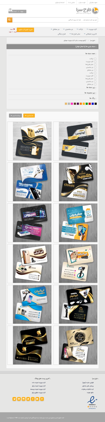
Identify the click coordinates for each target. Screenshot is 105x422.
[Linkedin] (19, 399)
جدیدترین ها (29, 115)
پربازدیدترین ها (15, 115)
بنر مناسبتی (69, 29)
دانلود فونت (90, 393)
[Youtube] (37, 399)
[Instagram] (23, 399)
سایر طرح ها (75, 34)
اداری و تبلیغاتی (91, 34)
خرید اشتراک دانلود (25, 29)
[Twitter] (28, 399)
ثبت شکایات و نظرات (87, 389)
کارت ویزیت (93, 29)
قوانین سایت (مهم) (87, 383)
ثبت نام (14, 11)
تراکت (81, 29)
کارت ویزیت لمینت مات (38, 383)
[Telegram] (14, 399)
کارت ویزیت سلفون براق (38, 393)
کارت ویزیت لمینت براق (38, 386)
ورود (21, 11)
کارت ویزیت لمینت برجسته (37, 389)
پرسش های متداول (87, 386)
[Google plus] (42, 399)
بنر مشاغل (56, 29)
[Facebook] (33, 399)
